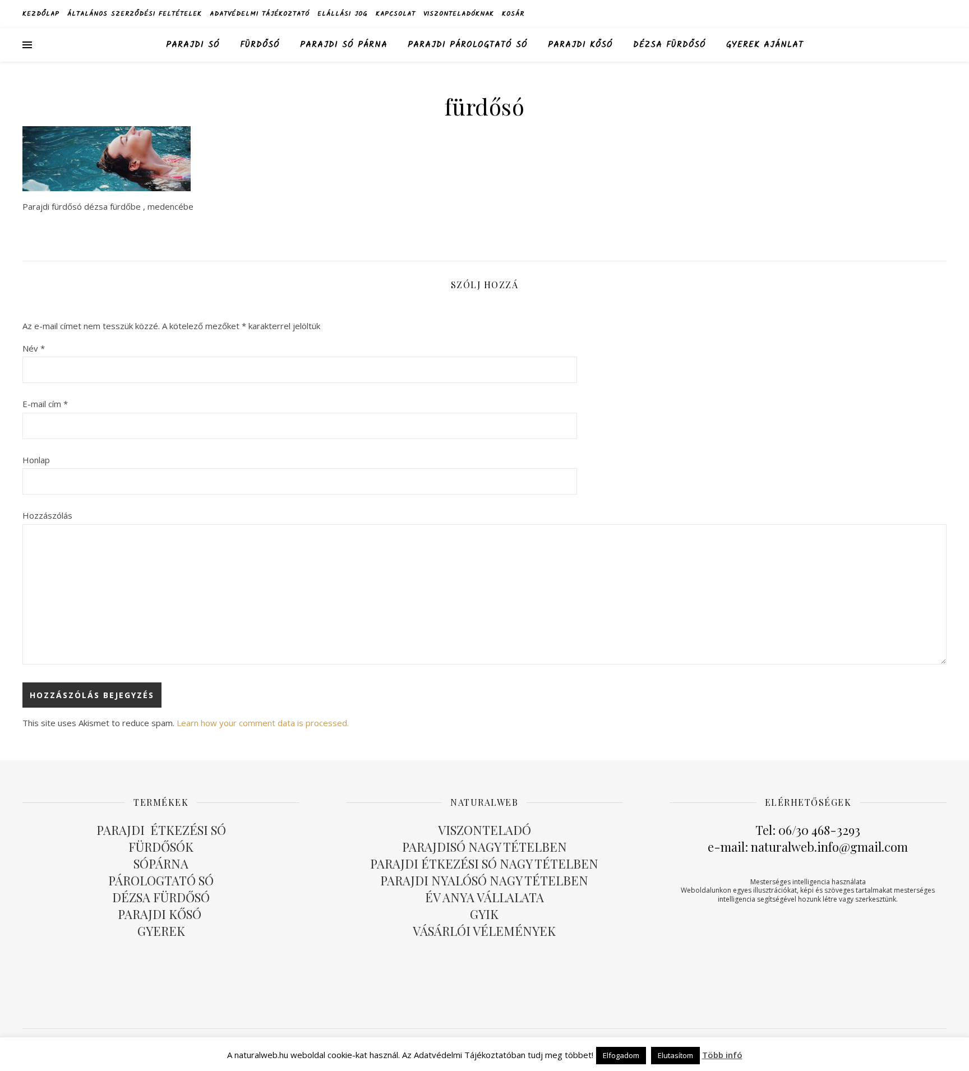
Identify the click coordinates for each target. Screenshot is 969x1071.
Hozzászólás (47, 515)
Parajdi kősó (580, 45)
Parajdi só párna (343, 45)
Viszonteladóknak (458, 13)
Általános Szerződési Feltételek (134, 13)
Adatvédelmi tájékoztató (260, 13)
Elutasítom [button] (675, 1055)
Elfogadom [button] (621, 1055)
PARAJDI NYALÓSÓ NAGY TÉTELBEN (484, 880)
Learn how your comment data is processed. (263, 722)
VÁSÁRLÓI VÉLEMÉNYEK (484, 930)
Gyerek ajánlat (765, 45)
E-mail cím (45, 403)
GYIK (484, 914)
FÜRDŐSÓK (160, 846)
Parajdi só (193, 45)
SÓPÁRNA (160, 863)
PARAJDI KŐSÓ (161, 914)
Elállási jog (342, 13)
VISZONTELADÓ (484, 829)
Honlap (36, 459)
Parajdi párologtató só (468, 45)
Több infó (722, 1054)
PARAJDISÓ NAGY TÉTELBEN (484, 846)
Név (33, 348)
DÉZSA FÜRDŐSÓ (669, 45)
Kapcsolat (396, 13)
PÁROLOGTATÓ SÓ (161, 880)
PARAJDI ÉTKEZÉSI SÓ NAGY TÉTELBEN (484, 863)
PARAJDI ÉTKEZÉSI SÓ (161, 829)
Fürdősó (260, 45)
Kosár (513, 13)
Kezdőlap (40, 13)
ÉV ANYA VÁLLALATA (484, 897)
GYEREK (161, 930)
